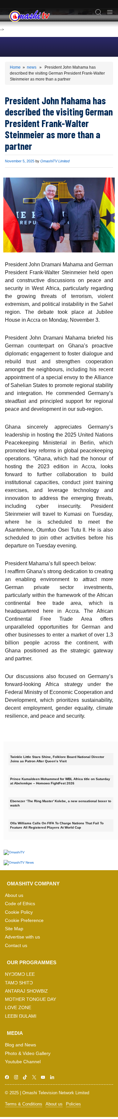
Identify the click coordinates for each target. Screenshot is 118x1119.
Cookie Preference (24, 920)
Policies (73, 1104)
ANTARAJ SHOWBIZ (26, 991)
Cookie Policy (19, 912)
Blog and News (20, 1044)
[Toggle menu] (110, 11)
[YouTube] (43, 1077)
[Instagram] (16, 1077)
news (31, 67)
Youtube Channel (23, 1061)
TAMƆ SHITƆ (19, 982)
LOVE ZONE (18, 1007)
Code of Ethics (20, 903)
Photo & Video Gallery (27, 1053)
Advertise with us (22, 937)
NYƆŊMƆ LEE (20, 974)
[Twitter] (34, 1077)
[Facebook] (7, 1077)
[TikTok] (25, 1077)
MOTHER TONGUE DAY (30, 999)
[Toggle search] (98, 11)
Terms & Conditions (23, 1104)
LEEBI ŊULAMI (20, 1016)
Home (15, 67)
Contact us (16, 945)
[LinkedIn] (52, 1077)
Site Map (14, 928)
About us (14, 895)
